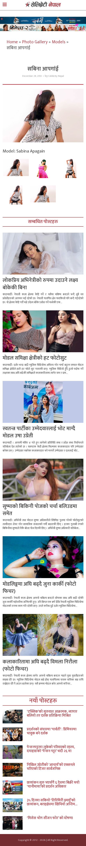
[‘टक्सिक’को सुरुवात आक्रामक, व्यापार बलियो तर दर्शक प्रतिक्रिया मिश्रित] (15, 716)
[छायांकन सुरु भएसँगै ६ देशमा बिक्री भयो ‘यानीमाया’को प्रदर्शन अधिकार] (15, 787)
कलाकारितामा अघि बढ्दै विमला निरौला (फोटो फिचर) (40, 665)
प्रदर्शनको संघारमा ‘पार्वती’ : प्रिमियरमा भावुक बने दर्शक (51, 731)
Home (12, 42)
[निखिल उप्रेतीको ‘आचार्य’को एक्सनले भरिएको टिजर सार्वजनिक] (15, 770)
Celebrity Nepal (56, 76)
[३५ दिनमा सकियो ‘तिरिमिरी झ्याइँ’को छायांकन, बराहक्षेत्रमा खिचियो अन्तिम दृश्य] (15, 805)
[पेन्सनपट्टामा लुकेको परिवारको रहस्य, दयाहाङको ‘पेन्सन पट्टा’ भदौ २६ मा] (15, 752)
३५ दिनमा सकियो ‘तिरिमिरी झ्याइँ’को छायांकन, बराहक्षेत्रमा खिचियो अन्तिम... (52, 802)
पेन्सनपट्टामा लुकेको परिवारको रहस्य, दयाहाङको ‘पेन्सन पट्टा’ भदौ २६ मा (51, 749)
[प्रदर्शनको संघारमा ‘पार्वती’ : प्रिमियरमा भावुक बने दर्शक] (15, 734)
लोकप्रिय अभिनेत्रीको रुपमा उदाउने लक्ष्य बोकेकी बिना (40, 284)
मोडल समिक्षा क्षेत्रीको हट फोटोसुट (35, 358)
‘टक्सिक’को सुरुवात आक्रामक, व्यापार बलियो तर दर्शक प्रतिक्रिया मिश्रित (52, 714)
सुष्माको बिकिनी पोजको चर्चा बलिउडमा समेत (40, 510)
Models (58, 42)
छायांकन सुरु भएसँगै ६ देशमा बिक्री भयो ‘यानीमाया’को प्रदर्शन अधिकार (53, 785)
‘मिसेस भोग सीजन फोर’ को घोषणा (50, 818)
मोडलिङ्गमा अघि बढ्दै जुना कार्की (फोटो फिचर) (39, 588)
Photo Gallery (35, 42)
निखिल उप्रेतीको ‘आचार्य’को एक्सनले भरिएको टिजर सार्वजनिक (51, 767)
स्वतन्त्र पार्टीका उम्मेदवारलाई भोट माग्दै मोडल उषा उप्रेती (39, 432)
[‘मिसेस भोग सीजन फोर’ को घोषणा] (15, 823)
